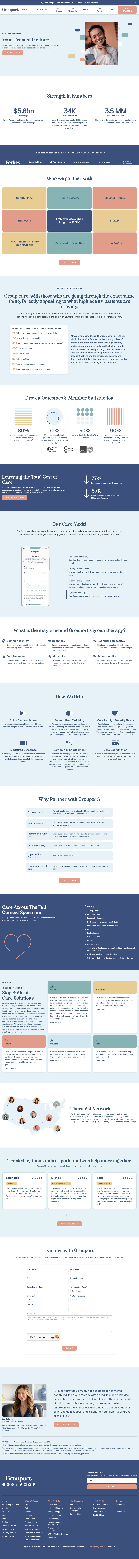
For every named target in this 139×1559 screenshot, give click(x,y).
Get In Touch (13, 53)
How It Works (98, 1501)
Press (4, 1519)
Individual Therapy (55, 1508)
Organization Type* (78, 1287)
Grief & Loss (30, 1519)
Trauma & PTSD (104, 1183)
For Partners (100, 9)
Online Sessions (99, 1511)
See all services (54, 1538)
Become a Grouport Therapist (78, 1509)
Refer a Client (75, 1514)
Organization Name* (35, 1287)
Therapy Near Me (9, 1533)
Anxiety (28, 1512)
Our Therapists (72, 9)
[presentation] (2, 1211)
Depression (11, 1183)
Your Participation (100, 1504)
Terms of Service (9, 1526)
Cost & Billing (98, 1515)
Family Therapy (54, 1512)
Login (112, 10)
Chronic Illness (31, 1522)
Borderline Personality (61, 1183)
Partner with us (15, 497)
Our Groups (59, 9)
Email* (29, 1278)
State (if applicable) (78, 1296)
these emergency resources (96, 1547)
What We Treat (43, 10)
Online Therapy (8, 1536)
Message (31, 1313)
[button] (26, 9)
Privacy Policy (8, 1529)
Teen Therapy (53, 1519)
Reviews (5, 1512)
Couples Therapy (55, 1515)
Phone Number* (77, 1278)
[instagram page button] (8, 1484)
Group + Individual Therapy (55, 1529)
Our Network (75, 1504)
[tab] (98, 560)
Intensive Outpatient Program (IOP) (56, 1523)
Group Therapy (54, 1504)
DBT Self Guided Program (58, 1534)
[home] (10, 10)
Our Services (26, 10)
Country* (31, 1296)
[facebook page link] (3, 1484)
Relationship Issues (32, 1529)
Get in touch (69, 881)
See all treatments (32, 1540)
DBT (26, 1504)
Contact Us (120, 1512)
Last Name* (75, 1269)
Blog (4, 1515)
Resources (86, 10)
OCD (27, 1508)
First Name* (32, 1269)
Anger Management (33, 1536)
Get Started (127, 10)
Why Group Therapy (10, 1504)
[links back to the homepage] (19, 1479)
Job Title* (31, 1305)
